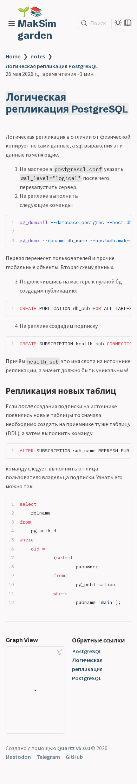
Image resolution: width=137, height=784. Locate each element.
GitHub (74, 756)
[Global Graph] (59, 652)
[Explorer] (12, 23)
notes (38, 56)
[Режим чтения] (127, 22)
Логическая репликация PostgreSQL (52, 66)
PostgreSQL (87, 651)
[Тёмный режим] (118, 22)
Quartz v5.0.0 (73, 748)
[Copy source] (123, 222)
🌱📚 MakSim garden (37, 23)
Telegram (48, 756)
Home (13, 56)
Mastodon (18, 756)
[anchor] (12, 120)
